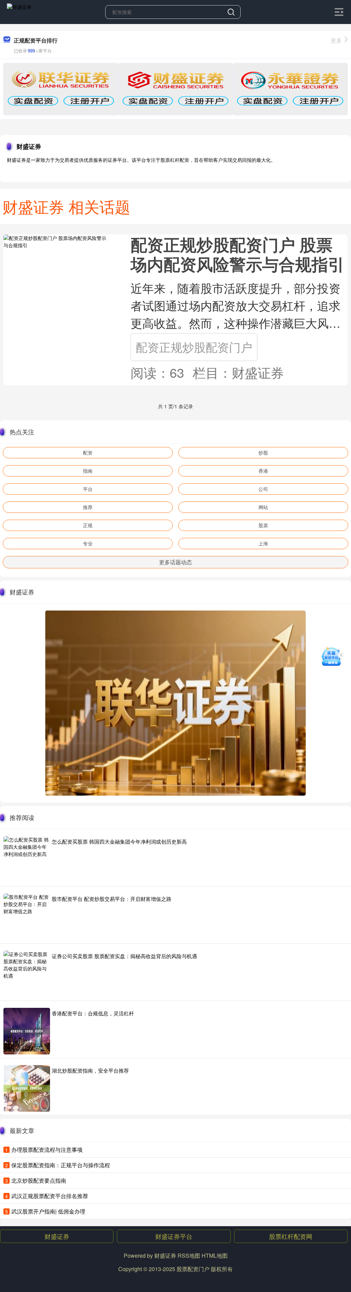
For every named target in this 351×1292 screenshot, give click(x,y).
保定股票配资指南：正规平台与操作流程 (60, 1165)
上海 (263, 543)
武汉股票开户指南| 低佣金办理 (48, 1211)
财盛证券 (57, 1236)
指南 (88, 470)
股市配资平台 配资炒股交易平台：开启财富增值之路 (111, 898)
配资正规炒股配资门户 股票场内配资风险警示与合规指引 (237, 254)
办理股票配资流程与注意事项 (47, 1150)
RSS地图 (189, 1255)
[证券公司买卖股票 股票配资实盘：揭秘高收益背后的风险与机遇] (26, 974)
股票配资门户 (193, 1269)
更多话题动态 (175, 562)
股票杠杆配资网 (290, 1236)
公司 (263, 488)
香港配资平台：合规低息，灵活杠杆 (93, 1013)
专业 (88, 543)
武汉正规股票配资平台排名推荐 (49, 1196)
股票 (263, 525)
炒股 (263, 452)
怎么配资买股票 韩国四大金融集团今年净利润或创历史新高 (119, 841)
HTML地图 (215, 1255)
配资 (88, 452)
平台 (88, 488)
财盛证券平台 (173, 1236)
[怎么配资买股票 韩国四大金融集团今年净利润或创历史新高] (26, 859)
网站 (263, 507)
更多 (336, 40)
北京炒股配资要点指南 (38, 1180)
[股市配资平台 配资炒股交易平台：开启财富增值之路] (26, 916)
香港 (263, 470)
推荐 (88, 507)
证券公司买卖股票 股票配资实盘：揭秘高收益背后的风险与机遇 (124, 955)
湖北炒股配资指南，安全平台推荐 (90, 1070)
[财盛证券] (19, 11)
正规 (88, 525)
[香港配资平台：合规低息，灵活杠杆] (26, 1031)
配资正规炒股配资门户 (194, 346)
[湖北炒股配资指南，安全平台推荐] (26, 1088)
